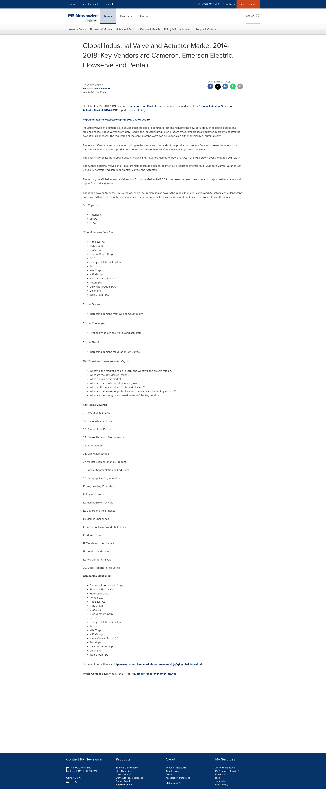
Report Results (124, 781)
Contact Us (72, 778)
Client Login (228, 4)
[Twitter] (76, 782)
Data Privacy (221, 784)
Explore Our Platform (127, 767)
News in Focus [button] (77, 29)
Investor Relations (92, 4)
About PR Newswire (176, 767)
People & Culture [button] (206, 29)
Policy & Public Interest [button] (177, 29)
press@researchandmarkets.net (156, 674)
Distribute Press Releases (129, 778)
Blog (217, 778)
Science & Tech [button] (125, 29)
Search (250, 16)
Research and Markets (143, 106)
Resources (73, 4)
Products (126, 16)
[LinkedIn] (68, 782)
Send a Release (248, 4)
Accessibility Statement (178, 778)
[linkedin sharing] (225, 87)
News (108, 16)
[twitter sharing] (218, 87)
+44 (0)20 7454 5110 (80, 767)
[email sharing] (240, 87)
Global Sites (172, 783)
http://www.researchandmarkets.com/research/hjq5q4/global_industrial (158, 664)
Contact (145, 16)
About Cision (172, 771)
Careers (170, 774)
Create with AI (123, 774)
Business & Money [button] (101, 29)
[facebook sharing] (210, 87)
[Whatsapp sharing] (233, 87)
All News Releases (225, 767)
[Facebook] (72, 782)
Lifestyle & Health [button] (149, 29)
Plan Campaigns (124, 771)
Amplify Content (124, 784)
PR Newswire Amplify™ (227, 771)
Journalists (110, 4)
